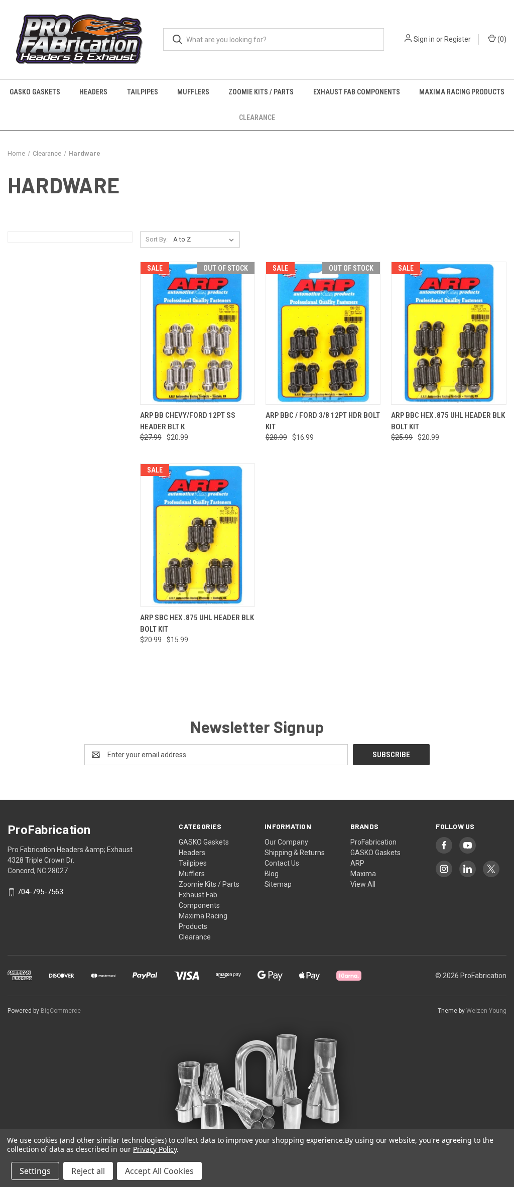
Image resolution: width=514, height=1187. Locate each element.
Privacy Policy (155, 1149)
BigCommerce (61, 1010)
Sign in (424, 39)
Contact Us (282, 863)
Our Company (286, 842)
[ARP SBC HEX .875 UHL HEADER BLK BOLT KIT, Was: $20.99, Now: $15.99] (197, 535)
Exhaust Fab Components (356, 92)
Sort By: (157, 239)
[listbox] (205, 239)
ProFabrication (373, 842)
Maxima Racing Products (461, 92)
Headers (93, 92)
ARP (357, 863)
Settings (35, 1170)
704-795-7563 (40, 891)
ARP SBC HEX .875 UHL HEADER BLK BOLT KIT (197, 623)
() (501, 39)
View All (362, 884)
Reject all (88, 1170)
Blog (272, 874)
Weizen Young (486, 1010)
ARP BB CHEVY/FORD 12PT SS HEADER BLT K (187, 421)
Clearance (257, 117)
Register (457, 39)
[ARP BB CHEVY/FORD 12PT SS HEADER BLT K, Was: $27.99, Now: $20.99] (197, 333)
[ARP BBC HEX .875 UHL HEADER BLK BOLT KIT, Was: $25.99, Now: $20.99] (448, 333)
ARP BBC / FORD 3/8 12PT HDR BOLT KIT (323, 421)
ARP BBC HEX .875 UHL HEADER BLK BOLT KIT (448, 421)
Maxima (363, 874)
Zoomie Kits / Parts (261, 92)
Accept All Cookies (159, 1170)
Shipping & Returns (295, 853)
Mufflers (193, 92)
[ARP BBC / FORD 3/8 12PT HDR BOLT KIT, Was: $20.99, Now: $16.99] (323, 333)
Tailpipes (142, 92)
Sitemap (278, 884)
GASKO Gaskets (35, 92)
